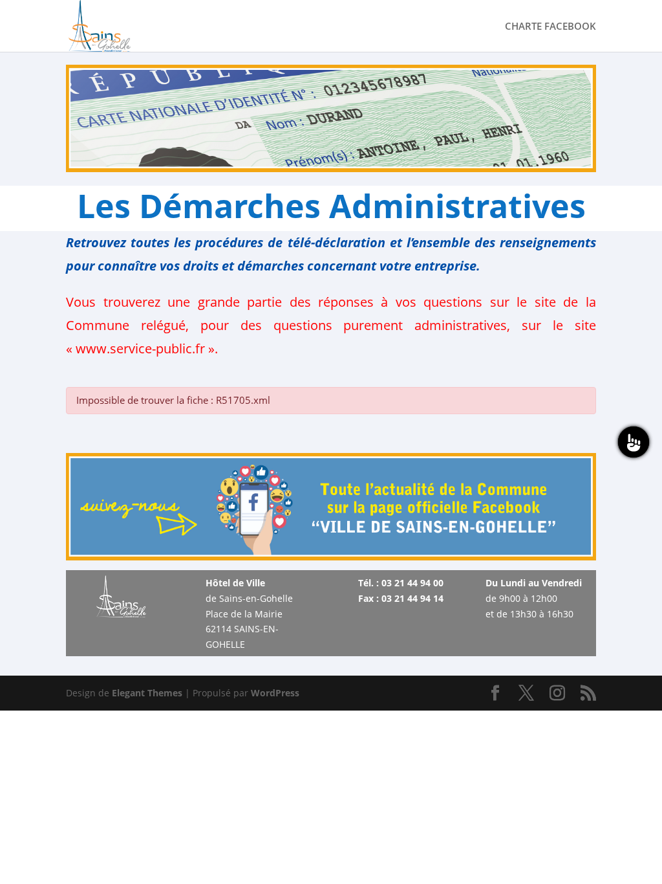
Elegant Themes (147, 693)
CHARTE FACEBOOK (550, 26)
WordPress (275, 693)
